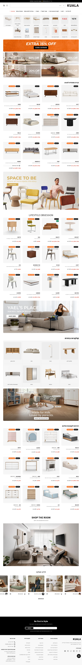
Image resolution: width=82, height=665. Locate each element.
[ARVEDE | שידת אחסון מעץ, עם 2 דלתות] (50, 93)
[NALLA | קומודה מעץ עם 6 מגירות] (12, 122)
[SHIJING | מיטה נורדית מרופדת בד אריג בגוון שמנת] (31, 122)
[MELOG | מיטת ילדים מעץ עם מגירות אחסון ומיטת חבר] (70, 437)
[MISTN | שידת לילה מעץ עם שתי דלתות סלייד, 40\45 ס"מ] (12, 226)
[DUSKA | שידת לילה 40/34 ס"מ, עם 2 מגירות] (31, 494)
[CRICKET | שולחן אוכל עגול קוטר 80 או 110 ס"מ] (70, 226)
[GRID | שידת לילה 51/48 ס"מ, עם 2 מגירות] (31, 465)
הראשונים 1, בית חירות (11, 658)
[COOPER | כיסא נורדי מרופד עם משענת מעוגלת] (12, 282)
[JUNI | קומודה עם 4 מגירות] (50, 437)
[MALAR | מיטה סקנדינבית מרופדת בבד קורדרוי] (31, 93)
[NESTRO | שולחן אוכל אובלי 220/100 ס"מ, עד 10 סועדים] (70, 282)
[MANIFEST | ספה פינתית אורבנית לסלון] (31, 150)
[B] (22, 58)
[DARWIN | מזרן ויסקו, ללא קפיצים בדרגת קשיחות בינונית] (31, 282)
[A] (60, 58)
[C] (60, 71)
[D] (22, 71)
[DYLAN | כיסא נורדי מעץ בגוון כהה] (50, 254)
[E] (41, 45)
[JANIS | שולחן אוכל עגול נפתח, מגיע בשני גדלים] (70, 122)
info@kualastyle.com (9, 644)
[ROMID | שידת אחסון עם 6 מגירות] (50, 122)
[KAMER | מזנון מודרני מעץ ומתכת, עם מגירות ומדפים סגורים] (12, 150)
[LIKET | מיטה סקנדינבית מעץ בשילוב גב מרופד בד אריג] (70, 254)
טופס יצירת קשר (10, 646)
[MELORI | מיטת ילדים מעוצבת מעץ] (70, 494)
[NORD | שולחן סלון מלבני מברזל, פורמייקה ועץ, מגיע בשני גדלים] (12, 93)
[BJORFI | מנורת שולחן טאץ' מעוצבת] (50, 282)
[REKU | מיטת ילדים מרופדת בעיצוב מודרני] (70, 465)
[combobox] (37, 5)
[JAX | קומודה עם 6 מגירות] (12, 494)
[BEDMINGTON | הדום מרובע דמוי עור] (31, 254)
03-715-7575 (10, 642)
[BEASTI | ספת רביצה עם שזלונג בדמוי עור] (50, 226)
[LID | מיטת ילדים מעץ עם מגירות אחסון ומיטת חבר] (50, 494)
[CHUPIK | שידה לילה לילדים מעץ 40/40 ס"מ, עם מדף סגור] (31, 437)
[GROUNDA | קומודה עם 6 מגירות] (12, 465)
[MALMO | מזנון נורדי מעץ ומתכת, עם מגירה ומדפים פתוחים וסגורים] (70, 150)
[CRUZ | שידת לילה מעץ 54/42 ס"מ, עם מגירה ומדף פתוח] (50, 465)
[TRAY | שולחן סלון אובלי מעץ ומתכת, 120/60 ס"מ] (50, 150)
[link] (69, 375)
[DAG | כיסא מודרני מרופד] (31, 226)
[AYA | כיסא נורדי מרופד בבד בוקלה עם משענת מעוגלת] (12, 254)
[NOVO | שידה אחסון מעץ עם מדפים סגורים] (12, 437)
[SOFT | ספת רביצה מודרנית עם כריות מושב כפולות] (70, 93)
